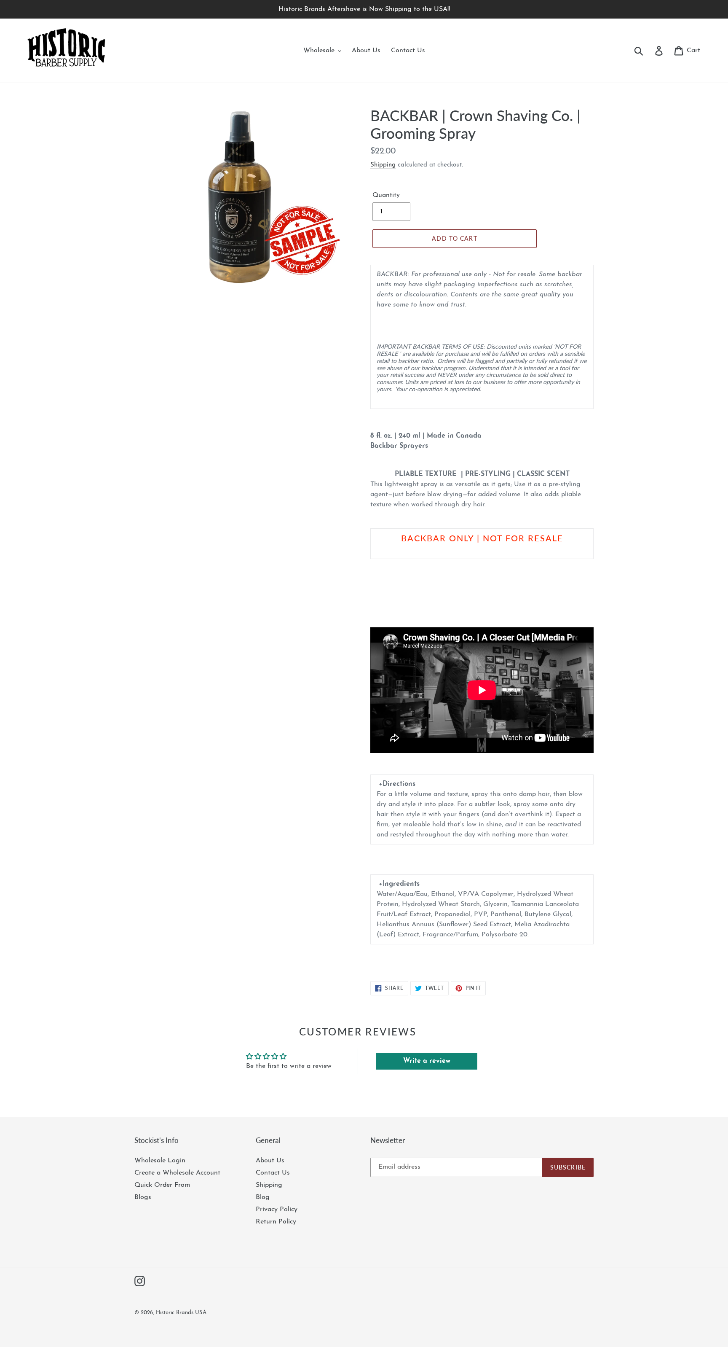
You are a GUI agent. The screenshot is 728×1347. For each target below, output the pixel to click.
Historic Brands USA (181, 1312)
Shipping (383, 165)
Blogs (142, 1197)
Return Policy (276, 1221)
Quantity (386, 195)
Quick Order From (162, 1185)
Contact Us (273, 1173)
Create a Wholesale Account (177, 1173)
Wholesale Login (159, 1160)
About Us (270, 1160)
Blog (263, 1197)
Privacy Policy (276, 1209)
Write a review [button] (426, 1061)
